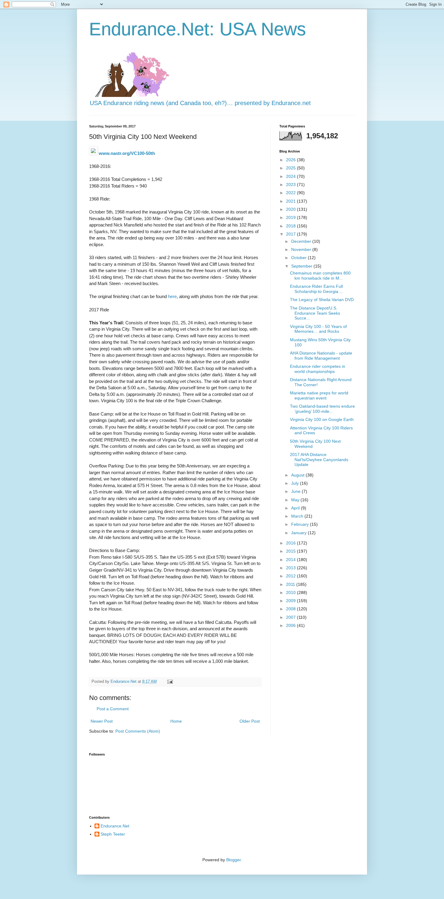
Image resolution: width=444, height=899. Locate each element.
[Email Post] (170, 681)
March (297, 516)
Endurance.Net (115, 826)
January (299, 532)
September (302, 266)
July (295, 483)
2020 (291, 209)
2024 (291, 176)
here (172, 296)
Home (176, 721)
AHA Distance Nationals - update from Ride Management (321, 356)
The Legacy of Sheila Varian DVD (322, 299)
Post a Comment (113, 708)
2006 (291, 625)
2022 (291, 192)
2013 (291, 567)
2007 (291, 617)
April (296, 508)
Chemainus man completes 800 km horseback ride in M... (320, 276)
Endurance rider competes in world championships (317, 369)
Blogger (233, 859)
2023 (291, 184)
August (298, 475)
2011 (291, 584)
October (299, 257)
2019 (291, 217)
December (301, 241)
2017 (291, 234)
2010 (291, 592)
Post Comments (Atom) (137, 731)
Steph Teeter (113, 834)
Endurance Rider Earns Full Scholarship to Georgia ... (316, 289)
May (296, 499)
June (296, 491)
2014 (291, 559)
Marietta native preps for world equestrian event (319, 395)
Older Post (250, 721)
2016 (291, 543)
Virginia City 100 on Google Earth (322, 419)
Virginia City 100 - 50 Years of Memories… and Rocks (318, 329)
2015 (291, 551)
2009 (291, 600)
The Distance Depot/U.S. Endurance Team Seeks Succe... (315, 313)
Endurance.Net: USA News (197, 29)
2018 (291, 225)
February (300, 524)
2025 (291, 167)
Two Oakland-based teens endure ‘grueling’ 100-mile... (322, 409)
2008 (291, 608)
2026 (291, 159)
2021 (291, 201)
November (301, 249)
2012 (291, 575)
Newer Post (102, 721)
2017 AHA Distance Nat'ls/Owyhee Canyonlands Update (319, 459)
